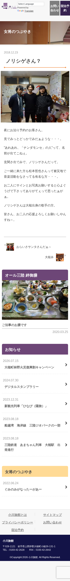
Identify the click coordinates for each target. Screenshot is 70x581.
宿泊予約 (65, 8)
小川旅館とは (17, 514)
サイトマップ (52, 514)
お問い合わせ (54, 8)
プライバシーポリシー (17, 522)
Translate (28, 11)
